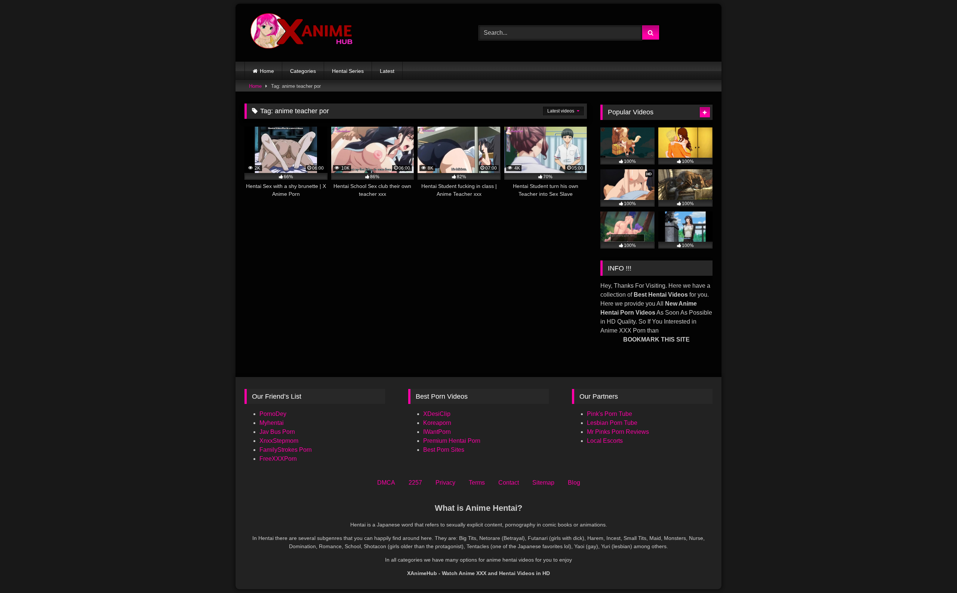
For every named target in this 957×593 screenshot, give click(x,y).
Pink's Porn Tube (609, 414)
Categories (303, 71)
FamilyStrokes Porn (285, 450)
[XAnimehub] (302, 33)
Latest (387, 71)
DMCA (386, 482)
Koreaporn (437, 423)
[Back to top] (934, 570)
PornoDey (272, 414)
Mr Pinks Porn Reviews (618, 432)
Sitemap (543, 482)
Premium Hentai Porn (451, 441)
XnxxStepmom (278, 441)
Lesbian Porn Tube (612, 423)
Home (267, 71)
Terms (477, 482)
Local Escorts (605, 441)
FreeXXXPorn (278, 458)
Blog (574, 482)
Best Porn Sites (443, 450)
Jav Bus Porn (277, 432)
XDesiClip (436, 414)
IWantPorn (437, 432)
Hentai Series (348, 71)
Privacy (445, 482)
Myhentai (271, 423)
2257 (415, 482)
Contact (508, 482)
